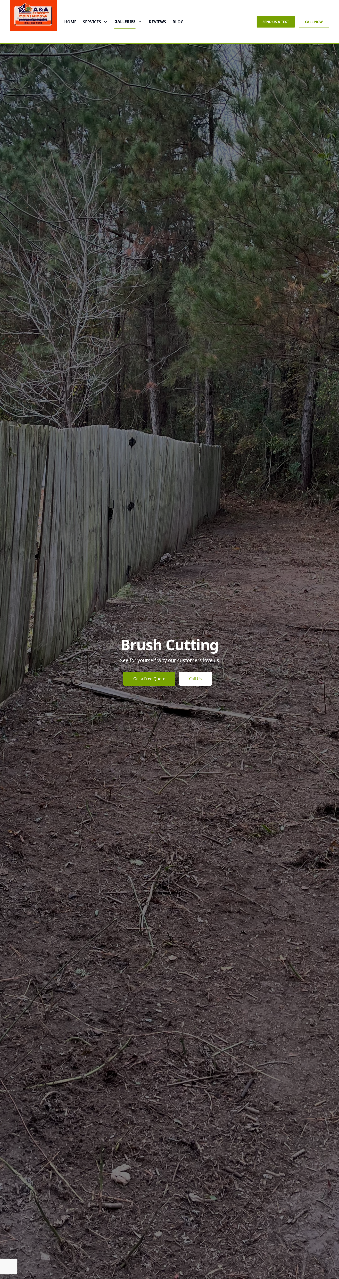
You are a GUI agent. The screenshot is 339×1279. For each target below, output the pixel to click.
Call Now (314, 21)
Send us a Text (276, 21)
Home (70, 22)
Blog (178, 22)
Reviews (157, 22)
